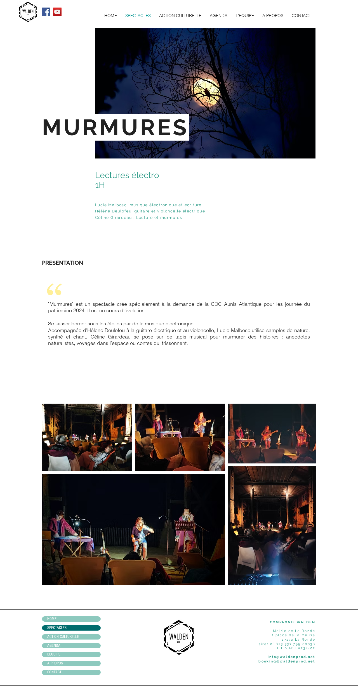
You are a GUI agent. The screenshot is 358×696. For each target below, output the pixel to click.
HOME (51, 618)
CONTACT (54, 672)
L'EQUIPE (53, 654)
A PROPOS (55, 663)
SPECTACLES (57, 627)
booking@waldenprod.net (286, 661)
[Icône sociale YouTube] (57, 12)
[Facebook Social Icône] (46, 12)
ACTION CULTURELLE (63, 636)
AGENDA (53, 645)
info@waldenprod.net (291, 657)
